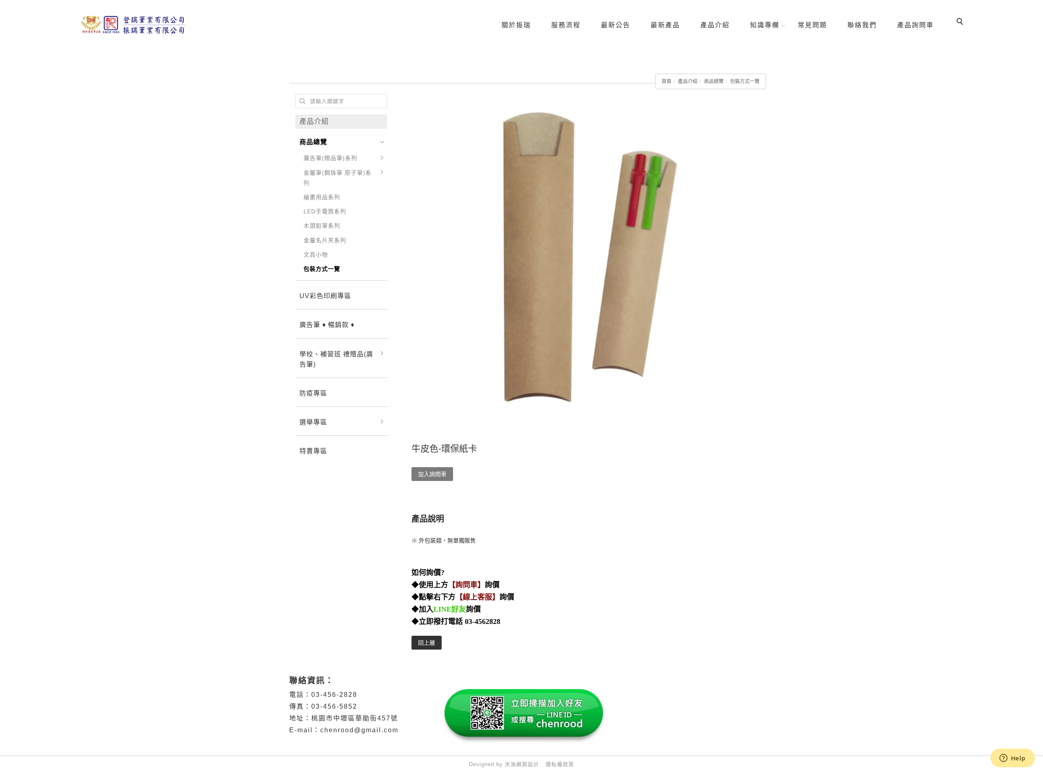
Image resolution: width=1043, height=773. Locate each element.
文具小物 (316, 254)
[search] (961, 22)
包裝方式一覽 (744, 81)
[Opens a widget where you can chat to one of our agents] (1012, 759)
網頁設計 (527, 764)
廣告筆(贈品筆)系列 (330, 158)
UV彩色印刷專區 (325, 295)
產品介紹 (715, 25)
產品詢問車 (915, 25)
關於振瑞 (516, 25)
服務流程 (566, 25)
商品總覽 (714, 81)
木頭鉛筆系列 (322, 225)
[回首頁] (134, 25)
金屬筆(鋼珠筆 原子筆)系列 (338, 177)
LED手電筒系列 (325, 211)
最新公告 (615, 25)
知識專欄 (764, 25)
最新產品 (665, 25)
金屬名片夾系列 (325, 240)
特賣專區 (313, 451)
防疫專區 (313, 393)
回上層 (426, 642)
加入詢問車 (432, 474)
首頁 (666, 81)
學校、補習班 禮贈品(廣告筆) (336, 359)
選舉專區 (313, 422)
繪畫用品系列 (322, 197)
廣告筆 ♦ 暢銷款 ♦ (326, 324)
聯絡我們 (862, 25)
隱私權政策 (560, 764)
